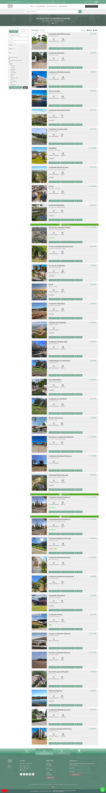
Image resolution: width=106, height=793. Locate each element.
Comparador (52, 1)
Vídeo (55, 548)
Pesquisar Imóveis (15, 87)
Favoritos (58, 1)
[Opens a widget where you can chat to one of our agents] (4, 790)
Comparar (79, 48)
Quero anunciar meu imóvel (91, 6)
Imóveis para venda (40, 6)
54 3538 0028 (12, 1)
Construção (51, 120)
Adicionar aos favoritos (68, 48)
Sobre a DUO (43, 1)
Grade (90, 30)
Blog (48, 1)
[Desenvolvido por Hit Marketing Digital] (52, 786)
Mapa (96, 30)
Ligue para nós (26, 752)
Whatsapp (79, 752)
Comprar (13, 31)
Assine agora (75, 774)
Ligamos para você (61, 752)
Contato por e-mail (44, 752)
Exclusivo (51, 548)
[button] (18, 35)
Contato (63, 1)
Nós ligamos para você (25, 767)
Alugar (23, 31)
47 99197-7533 (20, 1)
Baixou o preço (52, 237)
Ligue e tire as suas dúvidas (26, 763)
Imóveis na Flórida (63, 6)
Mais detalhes (50, 777)
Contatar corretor (55, 48)
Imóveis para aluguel (52, 6)
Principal (32, 6)
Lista (84, 30)
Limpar (25, 87)
